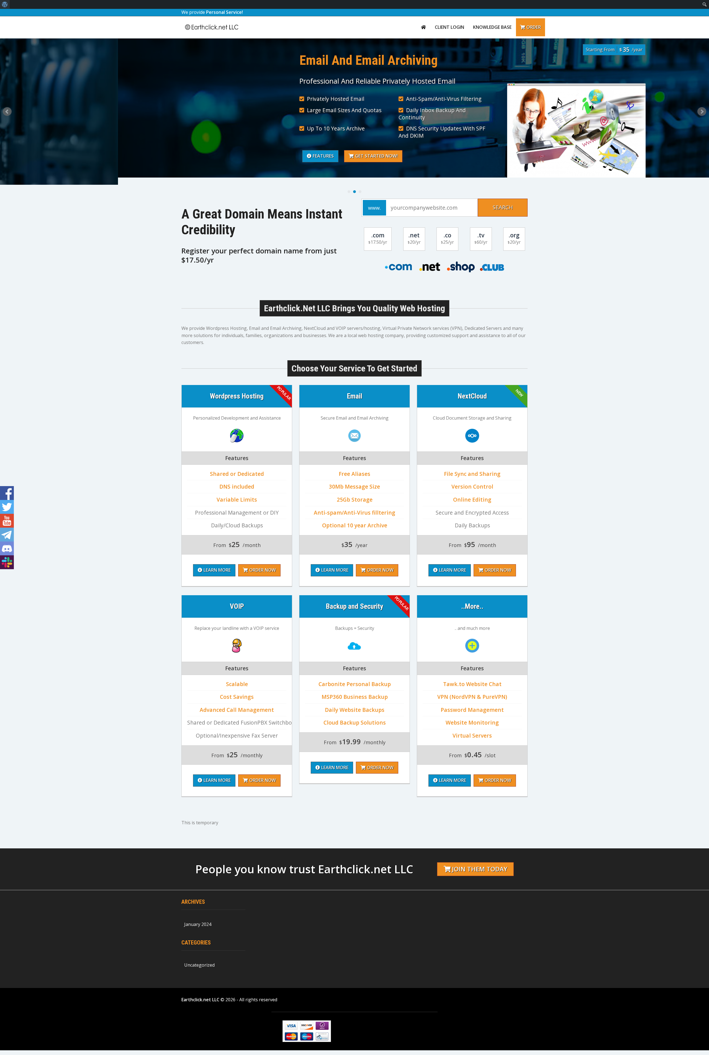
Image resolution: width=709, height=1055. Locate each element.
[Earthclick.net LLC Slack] (7, 562)
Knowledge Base (492, 27)
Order (533, 27)
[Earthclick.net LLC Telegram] (7, 534)
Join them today (479, 869)
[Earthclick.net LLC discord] (7, 548)
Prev (7, 111)
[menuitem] (5, 4)
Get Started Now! (258, 156)
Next (701, 111)
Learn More (217, 570)
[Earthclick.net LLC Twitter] (7, 507)
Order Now (262, 570)
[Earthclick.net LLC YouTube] (7, 521)
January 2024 (197, 924)
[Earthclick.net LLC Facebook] (7, 493)
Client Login (449, 27)
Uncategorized (199, 965)
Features (205, 156)
